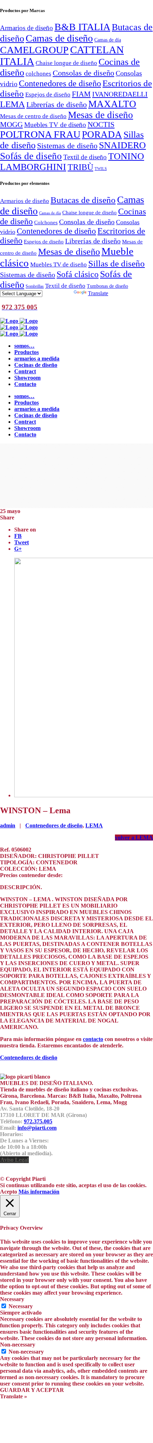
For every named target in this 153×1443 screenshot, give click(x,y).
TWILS (101, 169)
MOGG (11, 124)
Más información (39, 1192)
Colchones (46, 222)
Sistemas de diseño (67, 146)
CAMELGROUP (34, 49)
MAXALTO (112, 104)
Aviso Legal (14, 1160)
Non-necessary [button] (17, 1345)
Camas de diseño (59, 38)
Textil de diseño (85, 157)
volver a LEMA (134, 838)
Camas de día (107, 40)
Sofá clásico (78, 274)
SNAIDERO (122, 145)
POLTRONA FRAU (40, 134)
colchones (38, 73)
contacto (93, 1039)
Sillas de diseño (116, 263)
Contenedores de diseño (60, 83)
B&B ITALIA (82, 26)
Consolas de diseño (83, 73)
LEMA (12, 104)
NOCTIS (101, 124)
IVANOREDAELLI (120, 94)
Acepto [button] (8, 1192)
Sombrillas (35, 286)
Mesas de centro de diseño (33, 116)
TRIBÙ (80, 167)
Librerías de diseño (56, 104)
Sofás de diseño (31, 156)
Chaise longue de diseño (66, 62)
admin (7, 825)
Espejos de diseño (47, 94)
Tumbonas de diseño (107, 286)
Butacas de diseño (83, 200)
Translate (98, 293)
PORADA (102, 134)
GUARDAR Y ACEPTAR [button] (32, 1390)
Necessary (21, 1306)
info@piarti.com (37, 1128)
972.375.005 (38, 1121)
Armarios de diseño (26, 28)
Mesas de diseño (100, 115)
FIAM (81, 94)
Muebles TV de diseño (55, 124)
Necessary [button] (12, 1299)
